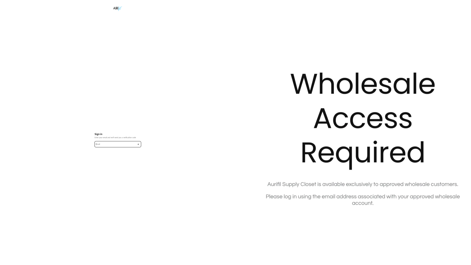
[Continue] (138, 144)
